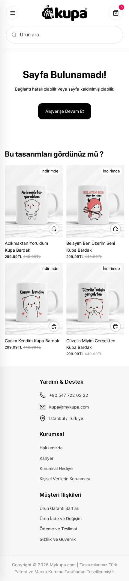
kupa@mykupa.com (69, 406)
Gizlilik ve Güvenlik (58, 539)
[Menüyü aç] (12, 12)
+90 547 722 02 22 (68, 395)
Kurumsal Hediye (56, 468)
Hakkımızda (51, 447)
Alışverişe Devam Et (64, 111)
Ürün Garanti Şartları (59, 508)
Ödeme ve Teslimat (58, 528)
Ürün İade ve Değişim (61, 518)
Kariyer (46, 458)
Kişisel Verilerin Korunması (65, 478)
